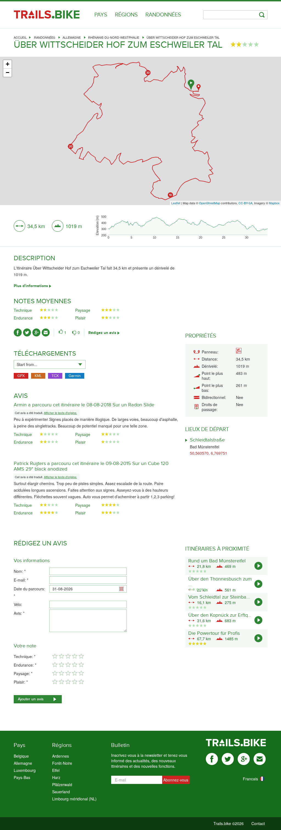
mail (260, 759)
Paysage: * (23, 673)
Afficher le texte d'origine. (60, 412)
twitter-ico (27, 332)
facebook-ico (18, 332)
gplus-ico (36, 332)
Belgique (21, 756)
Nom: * (20, 571)
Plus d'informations (31, 286)
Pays (100, 15)
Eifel (56, 770)
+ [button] (7, 64)
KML (38, 376)
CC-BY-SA (245, 203)
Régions (126, 15)
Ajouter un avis (31, 699)
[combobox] (50, 364)
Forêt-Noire (62, 763)
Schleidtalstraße (207, 440)
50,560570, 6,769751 (208, 453)
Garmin (75, 376)
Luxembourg (25, 770)
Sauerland (61, 791)
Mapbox (274, 203)
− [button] (7, 72)
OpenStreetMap (209, 203)
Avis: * (19, 613)
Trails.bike (47, 14)
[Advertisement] (140, 159)
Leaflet (175, 203)
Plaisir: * (21, 682)
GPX (21, 376)
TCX (55, 376)
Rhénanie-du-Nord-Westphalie (113, 37)
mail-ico (46, 332)
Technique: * (24, 656)
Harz (56, 777)
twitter (228, 759)
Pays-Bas (22, 777)
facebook (212, 759)
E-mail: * (21, 580)
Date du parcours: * (29, 592)
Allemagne (72, 37)
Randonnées (163, 15)
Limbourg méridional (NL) (74, 798)
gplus (244, 759)
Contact (258, 823)
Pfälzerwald (62, 784)
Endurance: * (25, 665)
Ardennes (60, 756)
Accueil (20, 37)
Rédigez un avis (102, 332)
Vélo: (18, 604)
